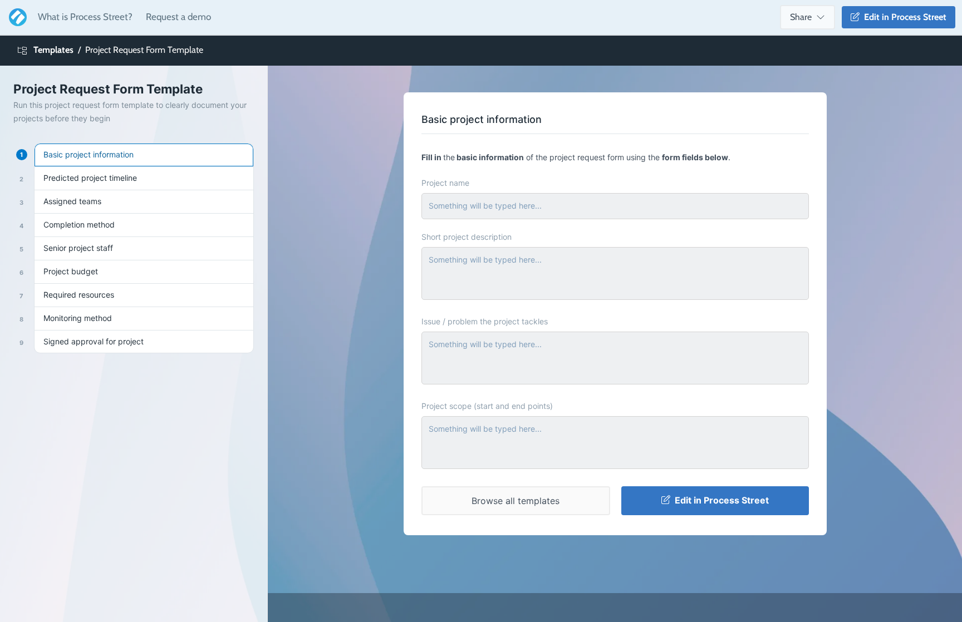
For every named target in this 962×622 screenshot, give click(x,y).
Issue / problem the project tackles (484, 321)
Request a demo (178, 16)
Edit (903, 17)
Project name (445, 182)
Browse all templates (515, 500)
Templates (53, 50)
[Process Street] (15, 17)
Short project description (466, 236)
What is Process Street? (85, 16)
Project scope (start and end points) (487, 406)
